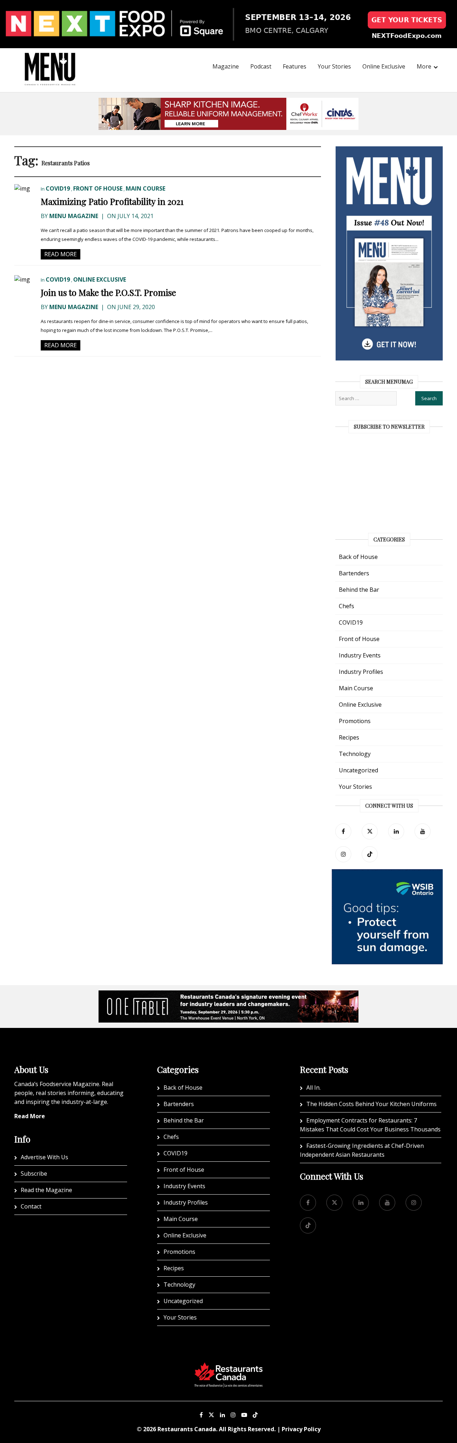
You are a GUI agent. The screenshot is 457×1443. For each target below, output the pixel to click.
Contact (31, 1206)
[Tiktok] (370, 854)
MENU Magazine (73, 216)
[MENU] (50, 59)
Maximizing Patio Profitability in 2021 (112, 201)
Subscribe (34, 1173)
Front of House (97, 188)
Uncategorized (358, 770)
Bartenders (354, 573)
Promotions (355, 721)
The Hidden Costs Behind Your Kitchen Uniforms (371, 1104)
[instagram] (343, 854)
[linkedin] (396, 831)
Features (294, 66)
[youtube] (423, 831)
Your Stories (334, 66)
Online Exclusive (383, 66)
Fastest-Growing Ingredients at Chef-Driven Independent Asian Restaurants (362, 1150)
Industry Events (360, 655)
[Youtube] (244, 1415)
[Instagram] (233, 1415)
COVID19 (58, 188)
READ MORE (60, 254)
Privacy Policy (301, 1429)
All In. (313, 1087)
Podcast (260, 66)
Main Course (145, 188)
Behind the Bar (359, 590)
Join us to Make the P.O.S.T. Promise (108, 292)
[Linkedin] (222, 1415)
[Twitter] (370, 831)
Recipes (349, 737)
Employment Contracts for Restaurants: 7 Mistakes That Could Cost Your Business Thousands (370, 1124)
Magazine (225, 66)
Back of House (358, 557)
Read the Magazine (46, 1190)
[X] (211, 1415)
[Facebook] (343, 831)
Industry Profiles (361, 672)
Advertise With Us (44, 1157)
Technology (355, 754)
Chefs (346, 606)
